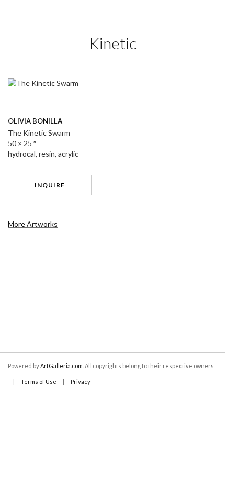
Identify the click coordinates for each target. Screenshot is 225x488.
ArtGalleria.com (61, 365)
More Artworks (33, 223)
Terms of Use (39, 381)
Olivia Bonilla (35, 121)
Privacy (81, 381)
